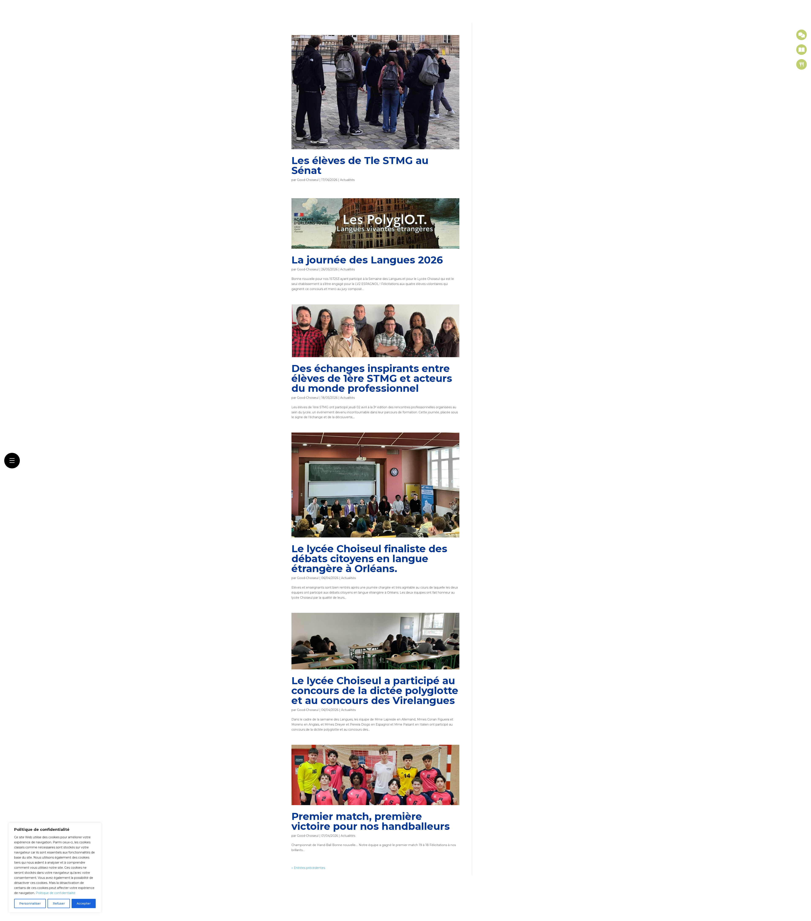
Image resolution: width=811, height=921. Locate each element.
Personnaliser (30, 903)
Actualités (347, 180)
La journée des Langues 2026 (367, 260)
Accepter (84, 903)
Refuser (59, 903)
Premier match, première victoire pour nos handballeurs (370, 821)
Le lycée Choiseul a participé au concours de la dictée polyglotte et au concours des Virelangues (374, 691)
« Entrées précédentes (308, 868)
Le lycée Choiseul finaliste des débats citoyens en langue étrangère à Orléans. (369, 559)
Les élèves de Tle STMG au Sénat (360, 165)
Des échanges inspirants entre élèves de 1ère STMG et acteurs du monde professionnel (371, 378)
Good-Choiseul (307, 180)
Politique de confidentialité (55, 893)
